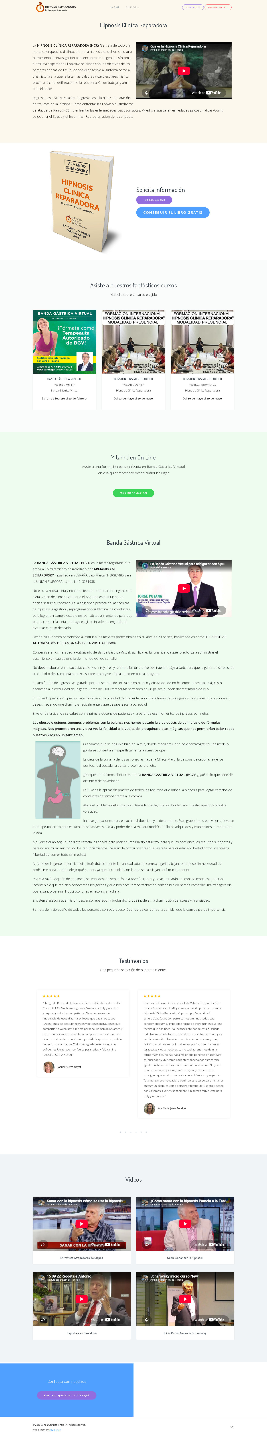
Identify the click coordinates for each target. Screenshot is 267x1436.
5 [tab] (141, 1132)
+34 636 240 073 (218, 7)
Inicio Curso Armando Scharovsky (185, 1333)
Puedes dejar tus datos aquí (66, 1395)
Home (115, 7)
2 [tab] (125, 1132)
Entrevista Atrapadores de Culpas (81, 1258)
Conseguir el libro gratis (173, 212)
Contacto (193, 7)
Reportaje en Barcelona (82, 1333)
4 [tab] (136, 1132)
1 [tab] (120, 1132)
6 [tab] (146, 1132)
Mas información (133, 493)
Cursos (131, 7)
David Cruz (55, 1429)
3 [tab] (131, 1132)
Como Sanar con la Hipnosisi (185, 1258)
